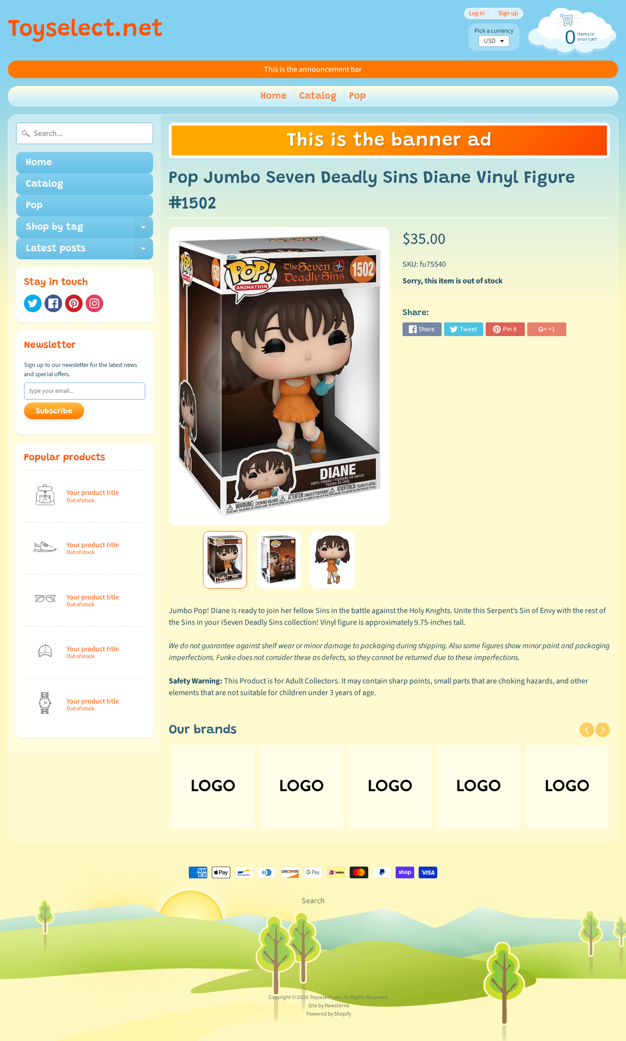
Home (274, 96)
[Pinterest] (74, 303)
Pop (357, 96)
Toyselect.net (85, 30)
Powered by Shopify (328, 1014)
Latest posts (89, 251)
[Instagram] (94, 303)
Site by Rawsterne (329, 1005)
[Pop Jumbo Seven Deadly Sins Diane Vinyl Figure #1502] (225, 560)
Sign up (508, 13)
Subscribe (54, 411)
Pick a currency (494, 31)
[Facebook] (53, 303)
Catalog (317, 96)
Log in (477, 13)
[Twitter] (33, 303)
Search (313, 900)
